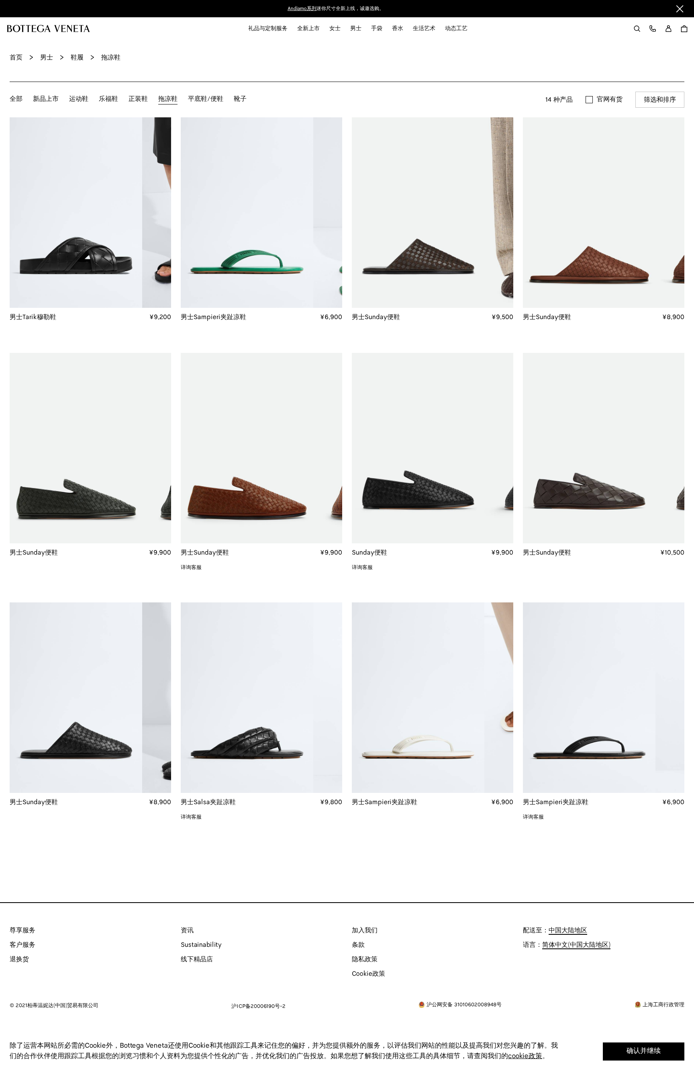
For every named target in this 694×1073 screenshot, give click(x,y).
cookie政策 (525, 1056)
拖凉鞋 (168, 99)
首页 (16, 57)
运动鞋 (78, 99)
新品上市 (46, 99)
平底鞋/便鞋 (205, 99)
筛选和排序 (660, 99)
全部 (16, 99)
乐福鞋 (108, 99)
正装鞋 (138, 99)
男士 (46, 57)
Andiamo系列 (302, 8)
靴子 (240, 99)
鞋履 (77, 57)
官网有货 (610, 99)
